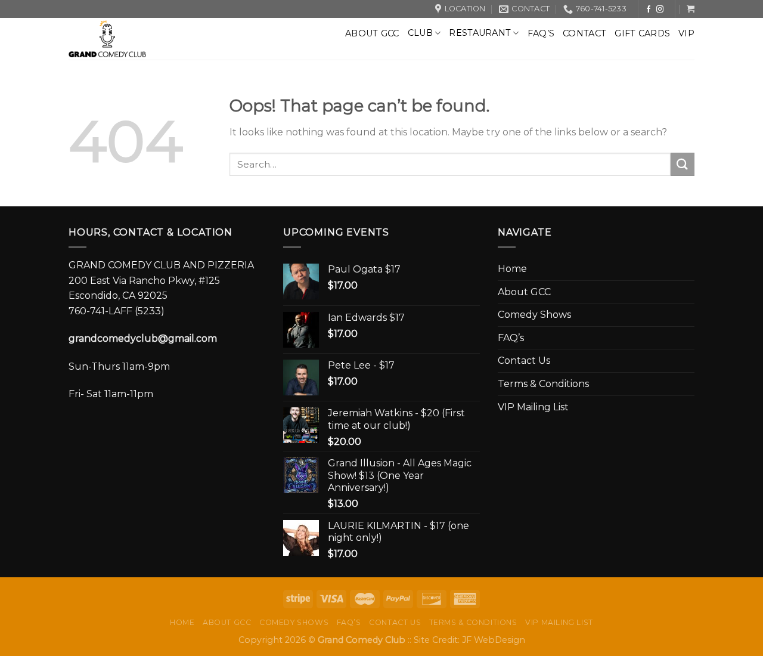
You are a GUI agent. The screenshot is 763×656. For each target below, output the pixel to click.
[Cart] (690, 8)
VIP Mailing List (533, 407)
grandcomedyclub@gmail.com (143, 338)
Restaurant (480, 32)
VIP (686, 33)
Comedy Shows (534, 314)
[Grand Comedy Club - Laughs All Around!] (138, 39)
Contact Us (524, 360)
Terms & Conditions (543, 383)
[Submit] (682, 164)
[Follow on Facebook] (648, 9)
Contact (584, 33)
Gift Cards (642, 33)
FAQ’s (541, 33)
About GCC (372, 33)
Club (420, 32)
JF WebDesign (493, 640)
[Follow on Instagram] (659, 9)
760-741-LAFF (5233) (117, 311)
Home (512, 268)
